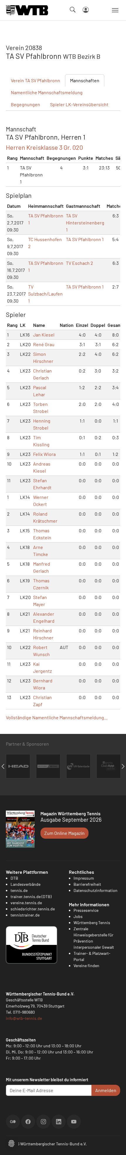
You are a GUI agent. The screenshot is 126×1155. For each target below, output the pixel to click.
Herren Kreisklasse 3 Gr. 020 (44, 147)
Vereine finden (86, 965)
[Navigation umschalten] (115, 10)
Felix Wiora (44, 454)
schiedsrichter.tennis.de (33, 908)
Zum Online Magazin (64, 833)
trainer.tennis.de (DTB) (31, 896)
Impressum (84, 878)
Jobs (78, 916)
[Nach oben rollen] (115, 1144)
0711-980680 (24, 1012)
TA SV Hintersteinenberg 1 (85, 222)
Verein (35, 80)
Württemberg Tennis (92, 922)
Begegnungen (25, 104)
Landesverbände (25, 884)
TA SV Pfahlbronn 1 (85, 239)
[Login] (85, 9)
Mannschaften (84, 80)
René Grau (44, 344)
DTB (14, 878)
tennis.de (19, 890)
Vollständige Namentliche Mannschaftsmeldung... (57, 717)
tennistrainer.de (25, 914)
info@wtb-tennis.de (24, 1018)
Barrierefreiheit (87, 884)
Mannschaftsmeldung (47, 92)
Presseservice (86, 910)
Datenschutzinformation (96, 890)
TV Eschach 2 (79, 263)
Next (123, 766)
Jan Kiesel (44, 334)
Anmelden (105, 1090)
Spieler (79, 104)
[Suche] (72, 9)
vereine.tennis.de (26, 902)
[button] (11, 1143)
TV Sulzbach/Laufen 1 (45, 293)
